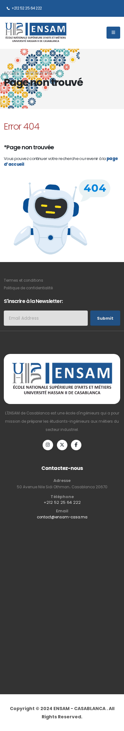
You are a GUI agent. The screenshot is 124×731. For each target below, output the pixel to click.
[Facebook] (76, 445)
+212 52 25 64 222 (26, 8)
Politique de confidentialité (28, 288)
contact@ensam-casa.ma (62, 517)
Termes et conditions (23, 280)
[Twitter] (62, 445)
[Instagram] (48, 445)
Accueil (11, 73)
